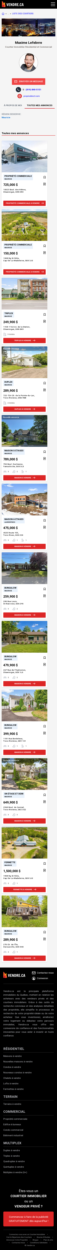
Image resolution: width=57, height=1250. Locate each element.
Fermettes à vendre (13, 1089)
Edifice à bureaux (12, 1124)
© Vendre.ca (30, 1245)
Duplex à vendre (11, 1150)
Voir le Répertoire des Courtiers (19, 1237)
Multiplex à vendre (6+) (15, 1172)
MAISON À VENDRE (22, 478)
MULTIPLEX (12, 1143)
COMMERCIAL (14, 1111)
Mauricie (6, 117)
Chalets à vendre (12, 1078)
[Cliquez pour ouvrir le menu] (52, 4)
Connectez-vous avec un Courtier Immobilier (27, 1234)
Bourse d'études (43, 1237)
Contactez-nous (18, 1243)
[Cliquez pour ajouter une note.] (44, 184)
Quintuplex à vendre (13, 1166)
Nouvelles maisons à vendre (18, 1061)
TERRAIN (10, 1096)
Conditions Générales (38, 1243)
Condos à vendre (12, 1067)
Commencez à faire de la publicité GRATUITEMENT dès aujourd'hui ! (28, 1219)
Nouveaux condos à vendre (17, 1072)
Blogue (35, 1240)
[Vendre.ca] (16, 975)
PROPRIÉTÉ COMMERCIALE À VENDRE (23, 203)
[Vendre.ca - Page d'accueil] (4, 13)
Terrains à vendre (12, 1104)
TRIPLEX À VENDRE (22, 340)
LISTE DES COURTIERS (22, 13)
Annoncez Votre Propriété (17, 1240)
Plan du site (48, 1240)
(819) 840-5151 (33, 89)
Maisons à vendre (12, 1056)
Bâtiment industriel (13, 1135)
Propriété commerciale (15, 1119)
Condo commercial (13, 1130)
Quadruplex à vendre (14, 1161)
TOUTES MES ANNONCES (39, 105)
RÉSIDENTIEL (13, 1048)
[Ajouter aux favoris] (44, 177)
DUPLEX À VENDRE (23, 409)
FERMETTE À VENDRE (22, 889)
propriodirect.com (32, 96)
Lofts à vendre (10, 1083)
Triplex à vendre (11, 1155)
